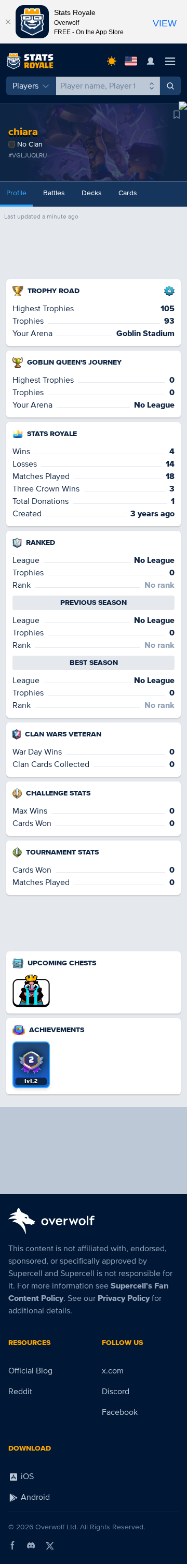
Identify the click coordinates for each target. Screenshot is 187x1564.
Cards (127, 193)
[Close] (8, 22)
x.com (113, 1371)
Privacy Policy (124, 1298)
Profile (16, 193)
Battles (54, 193)
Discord (115, 1391)
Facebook (120, 1412)
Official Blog (30, 1371)
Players (25, 86)
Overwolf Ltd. (56, 1527)
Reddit (20, 1391)
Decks (92, 193)
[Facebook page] (12, 1545)
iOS (26, 1476)
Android (34, 1497)
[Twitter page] (50, 1545)
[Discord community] (31, 1545)
